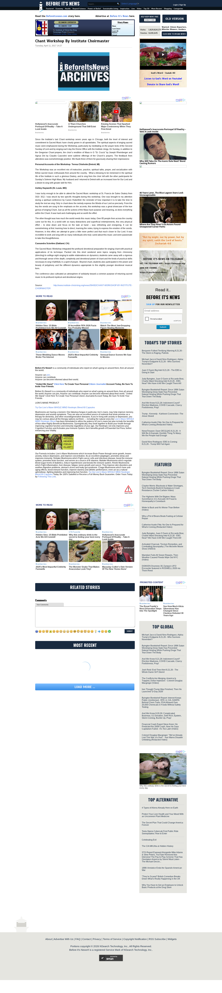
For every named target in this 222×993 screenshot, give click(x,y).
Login (175, 5)
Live (133, 9)
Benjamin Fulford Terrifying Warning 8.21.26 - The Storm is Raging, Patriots (162, 352)
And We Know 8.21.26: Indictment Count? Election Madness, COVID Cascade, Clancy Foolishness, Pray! (162, 405)
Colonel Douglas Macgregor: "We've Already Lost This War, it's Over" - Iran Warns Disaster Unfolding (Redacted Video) (162, 737)
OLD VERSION (174, 19)
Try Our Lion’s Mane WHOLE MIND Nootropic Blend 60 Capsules (65, 407)
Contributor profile (59, 34)
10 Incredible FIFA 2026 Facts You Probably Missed (82, 326)
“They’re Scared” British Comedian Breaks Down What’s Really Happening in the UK (161, 877)
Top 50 (146, 9)
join (48, 375)
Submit (163, 327)
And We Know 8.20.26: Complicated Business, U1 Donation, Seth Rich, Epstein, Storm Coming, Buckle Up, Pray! (161, 715)
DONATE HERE (150, 20)
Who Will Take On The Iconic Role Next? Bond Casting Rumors (162, 162)
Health (68, 9)
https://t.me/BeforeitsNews (153, 272)
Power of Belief (94, 9)
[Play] (163, 55)
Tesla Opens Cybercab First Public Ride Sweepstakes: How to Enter (160, 832)
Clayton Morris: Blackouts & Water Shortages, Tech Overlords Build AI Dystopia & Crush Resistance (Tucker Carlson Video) (162, 488)
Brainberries (41, 323)
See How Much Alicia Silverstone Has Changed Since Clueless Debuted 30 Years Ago (173, 610)
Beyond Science (79, 9)
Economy (59, 9)
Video (139, 9)
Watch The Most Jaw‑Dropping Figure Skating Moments (115, 326)
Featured (50, 9)
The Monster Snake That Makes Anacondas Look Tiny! (84, 568)
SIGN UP (150, 304)
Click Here (59, 384)
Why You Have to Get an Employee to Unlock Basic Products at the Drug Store (162, 886)
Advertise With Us (63, 939)
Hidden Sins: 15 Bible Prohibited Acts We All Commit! (51, 326)
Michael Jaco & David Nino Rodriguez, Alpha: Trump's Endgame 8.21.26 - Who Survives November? (162, 361)
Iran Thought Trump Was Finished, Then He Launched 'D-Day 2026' (162, 690)
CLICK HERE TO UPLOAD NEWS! (174, 34)
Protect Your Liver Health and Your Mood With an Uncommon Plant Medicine (163, 815)
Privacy (97, 939)
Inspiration (124, 9)
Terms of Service (112, 939)
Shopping (168, 9)
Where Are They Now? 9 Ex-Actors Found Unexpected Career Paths (160, 225)
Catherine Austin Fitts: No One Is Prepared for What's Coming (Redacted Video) (162, 423)
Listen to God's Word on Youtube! (163, 78)
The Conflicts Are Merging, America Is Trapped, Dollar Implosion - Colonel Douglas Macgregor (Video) (162, 680)
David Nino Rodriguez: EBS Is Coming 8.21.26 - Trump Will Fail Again (159, 443)
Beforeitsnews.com (56, 16)
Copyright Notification (135, 939)
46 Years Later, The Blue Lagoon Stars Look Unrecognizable (161, 193)
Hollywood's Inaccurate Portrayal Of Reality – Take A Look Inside (116, 537)
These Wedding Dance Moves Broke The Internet (50, 356)
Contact (86, 939)
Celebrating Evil (149, 840)
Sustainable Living (110, 9)
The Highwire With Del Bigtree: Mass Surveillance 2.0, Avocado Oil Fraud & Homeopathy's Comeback (159, 499)
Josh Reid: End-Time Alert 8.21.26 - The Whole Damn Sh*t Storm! (160, 671)
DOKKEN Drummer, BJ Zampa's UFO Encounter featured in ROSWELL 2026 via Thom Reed (161, 568)
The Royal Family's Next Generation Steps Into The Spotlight (150, 608)
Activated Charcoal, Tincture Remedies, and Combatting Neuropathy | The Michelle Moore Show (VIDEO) (162, 546)
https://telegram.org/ (175, 263)
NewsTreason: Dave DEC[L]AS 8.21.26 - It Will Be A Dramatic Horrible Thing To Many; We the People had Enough (161, 433)
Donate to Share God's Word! (163, 84)
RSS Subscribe (157, 939)
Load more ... (85, 687)
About (48, 939)
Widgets (172, 939)
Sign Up (182, 5)
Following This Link (47, 477)
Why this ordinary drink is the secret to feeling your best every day (84, 537)
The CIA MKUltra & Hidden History (157, 846)
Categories (178, 9)
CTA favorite (74, 532)
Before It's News (63, 3)
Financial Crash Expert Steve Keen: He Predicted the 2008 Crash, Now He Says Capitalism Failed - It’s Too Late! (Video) (160, 726)
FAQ (77, 939)
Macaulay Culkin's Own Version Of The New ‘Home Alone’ (117, 568)
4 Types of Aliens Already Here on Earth (160, 808)
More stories (72, 34)
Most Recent (156, 9)
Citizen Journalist (97, 384)
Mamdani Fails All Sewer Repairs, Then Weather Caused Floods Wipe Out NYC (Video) (160, 557)
